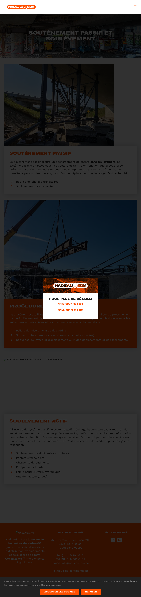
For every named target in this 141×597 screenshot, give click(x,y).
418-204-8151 (70, 304)
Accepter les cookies (59, 592)
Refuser (91, 592)
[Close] (93, 282)
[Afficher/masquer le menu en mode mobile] (135, 6)
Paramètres (130, 581)
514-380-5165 (70, 310)
